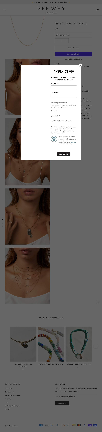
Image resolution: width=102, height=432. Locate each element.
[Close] (80, 65)
